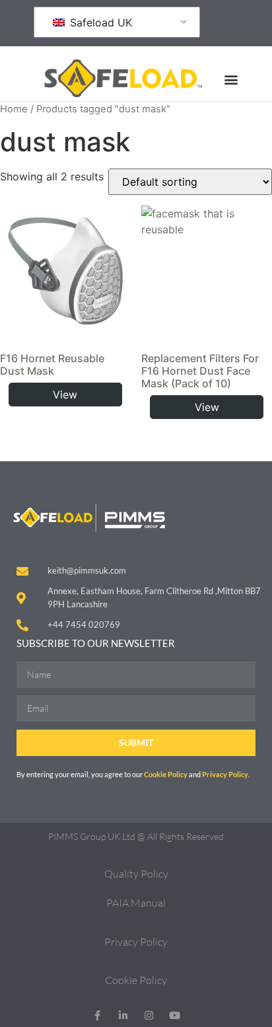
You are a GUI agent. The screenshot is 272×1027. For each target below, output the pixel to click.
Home (14, 109)
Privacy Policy (225, 774)
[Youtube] (175, 1015)
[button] (231, 79)
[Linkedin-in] (123, 1015)
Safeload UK (99, 22)
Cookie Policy (166, 774)
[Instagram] (149, 1015)
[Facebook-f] (97, 1015)
